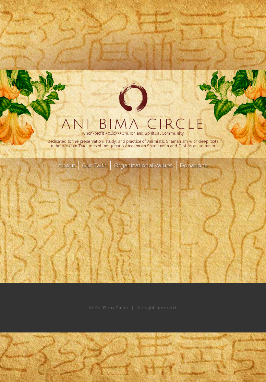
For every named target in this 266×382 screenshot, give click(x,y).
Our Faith (94, 165)
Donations (194, 165)
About (66, 165)
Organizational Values (143, 165)
